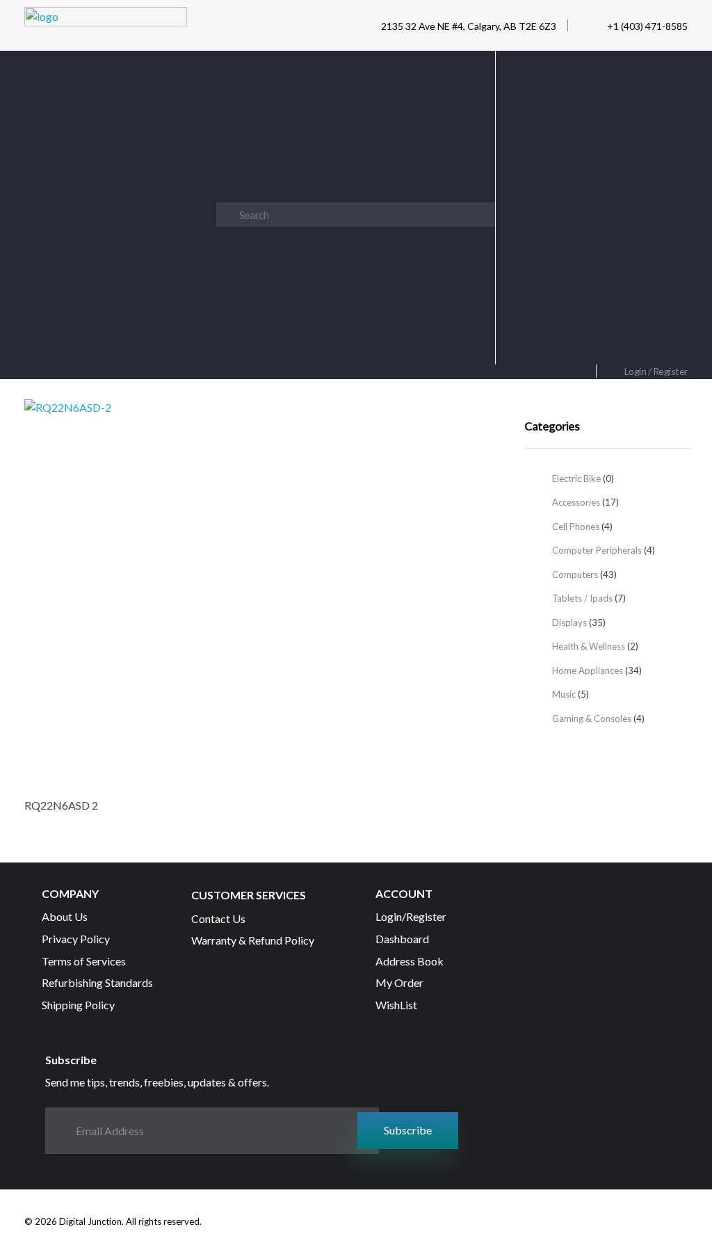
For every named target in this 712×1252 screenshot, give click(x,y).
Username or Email (591, 77)
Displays (569, 622)
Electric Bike (576, 478)
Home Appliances (587, 670)
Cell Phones (575, 526)
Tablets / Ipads (582, 598)
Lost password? (592, 269)
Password (591, 141)
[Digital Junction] (105, 29)
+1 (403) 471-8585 (647, 26)
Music (564, 694)
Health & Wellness (588, 646)
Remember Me (598, 205)
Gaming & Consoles (591, 718)
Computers (575, 574)
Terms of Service (614, 340)
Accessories (576, 502)
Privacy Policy (541, 340)
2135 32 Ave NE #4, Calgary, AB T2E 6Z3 (468, 26)
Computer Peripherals (597, 550)
